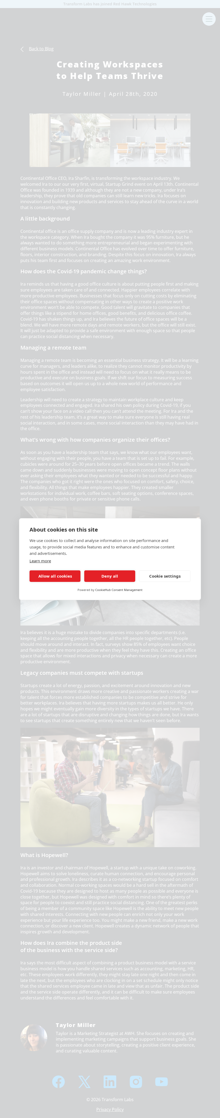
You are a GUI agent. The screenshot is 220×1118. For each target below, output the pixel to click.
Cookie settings (165, 576)
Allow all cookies (55, 576)
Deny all (109, 576)
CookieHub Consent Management (118, 590)
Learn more (40, 560)
